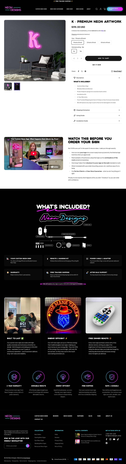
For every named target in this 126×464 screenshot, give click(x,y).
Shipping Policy (59, 443)
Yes (81, 51)
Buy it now (97, 64)
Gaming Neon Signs (40, 437)
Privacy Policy (59, 440)
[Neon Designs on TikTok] (118, 439)
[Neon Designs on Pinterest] (107, 443)
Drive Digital (26, 458)
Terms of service (23, 460)
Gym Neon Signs (39, 440)
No (74, 51)
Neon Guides (68, 415)
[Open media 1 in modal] (35, 50)
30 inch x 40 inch (105, 42)
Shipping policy (32, 460)
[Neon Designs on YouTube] (114, 439)
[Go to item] (8, 86)
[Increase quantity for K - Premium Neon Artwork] (82, 58)
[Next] (61, 53)
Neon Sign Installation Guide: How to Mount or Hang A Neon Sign (91, 435)
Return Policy (58, 446)
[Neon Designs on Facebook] (107, 439)
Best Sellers (38, 434)
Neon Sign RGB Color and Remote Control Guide (90, 441)
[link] (22, 315)
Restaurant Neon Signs (41, 446)
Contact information (42, 460)
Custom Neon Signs (41, 415)
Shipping (74, 34)
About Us (109, 415)
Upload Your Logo (113, 9)
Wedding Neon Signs (40, 443)
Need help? (118, 71)
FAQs (99, 415)
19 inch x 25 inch (77, 42)
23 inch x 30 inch (91, 42)
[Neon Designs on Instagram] (110, 439)
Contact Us (39, 419)
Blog (90, 415)
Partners (80, 415)
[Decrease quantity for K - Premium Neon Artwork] (74, 58)
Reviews (55, 415)
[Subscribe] (27, 445)
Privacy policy (15, 460)
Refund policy (7, 460)
